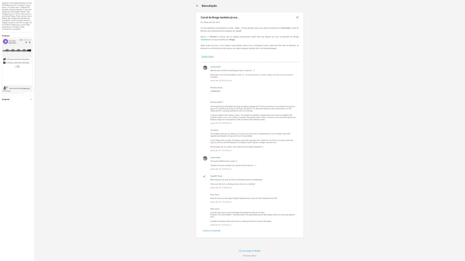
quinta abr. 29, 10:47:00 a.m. (221, 169)
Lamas (213, 67)
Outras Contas (207, 57)
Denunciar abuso (249, 256)
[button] (297, 17)
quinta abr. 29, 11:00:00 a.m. (221, 188)
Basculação (209, 5)
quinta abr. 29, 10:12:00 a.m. (221, 150)
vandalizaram (206, 40)
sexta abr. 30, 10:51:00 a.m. (221, 225)
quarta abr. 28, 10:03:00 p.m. (221, 123)
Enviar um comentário (212, 231)
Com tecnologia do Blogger (250, 251)
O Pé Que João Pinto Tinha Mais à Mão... (13, 93)
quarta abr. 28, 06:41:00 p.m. (221, 81)
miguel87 (213, 176)
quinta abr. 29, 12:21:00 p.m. (221, 202)
